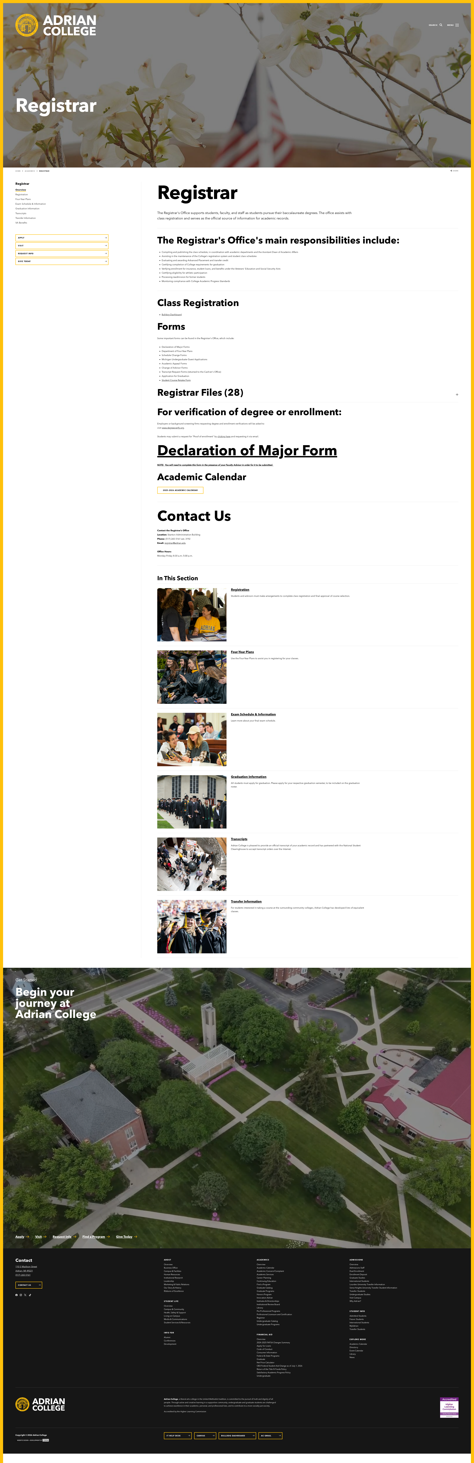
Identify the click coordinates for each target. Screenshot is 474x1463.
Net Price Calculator (265, 1362)
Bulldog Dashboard (172, 314)
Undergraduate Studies (360, 1294)
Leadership (169, 1281)
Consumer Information (267, 1352)
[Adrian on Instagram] (21, 1295)
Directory (354, 1347)
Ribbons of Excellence (174, 1291)
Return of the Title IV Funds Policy (271, 1369)
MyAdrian (354, 1326)
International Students (359, 1281)
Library (260, 1308)
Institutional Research (173, 1278)
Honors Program (264, 1294)
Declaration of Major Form (247, 450)
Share (455, 171)
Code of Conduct (264, 1349)
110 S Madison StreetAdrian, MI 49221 (26, 1268)
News (352, 1357)
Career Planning (264, 1278)
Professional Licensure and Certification (274, 1314)
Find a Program (263, 1284)
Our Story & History (172, 1288)
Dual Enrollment (357, 1271)
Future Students (357, 1319)
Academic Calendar (265, 1268)
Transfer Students (357, 1291)
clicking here (223, 436)
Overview (168, 1264)
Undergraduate (263, 1376)
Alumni (167, 1337)
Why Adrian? (355, 1301)
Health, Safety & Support (175, 1312)
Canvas (201, 1436)
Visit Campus (355, 1298)
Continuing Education (266, 1281)
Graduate (261, 1359)
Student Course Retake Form (176, 380)
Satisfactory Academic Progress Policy (273, 1372)
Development (170, 1344)
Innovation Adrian (265, 1298)
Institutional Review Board (268, 1304)
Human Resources (172, 1274)
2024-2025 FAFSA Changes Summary (273, 1342)
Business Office (171, 1268)
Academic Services (265, 1274)
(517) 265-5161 (22, 1275)
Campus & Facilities (172, 1271)
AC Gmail (266, 1436)
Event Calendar (356, 1351)
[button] (436, 25)
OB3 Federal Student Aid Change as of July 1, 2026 (279, 1366)
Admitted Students (358, 1316)
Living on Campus (172, 1316)
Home (18, 171)
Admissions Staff (357, 1268)
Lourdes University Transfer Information (367, 1284)
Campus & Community (174, 1309)
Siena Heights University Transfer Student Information (373, 1288)
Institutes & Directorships (268, 1301)
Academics (30, 171)
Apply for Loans (264, 1346)
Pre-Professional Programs (268, 1311)
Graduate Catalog (265, 1288)
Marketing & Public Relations (176, 1284)
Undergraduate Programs (268, 1324)
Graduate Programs (265, 1291)
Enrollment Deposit (358, 1274)
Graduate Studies (357, 1278)
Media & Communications (175, 1319)
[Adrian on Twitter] (25, 1295)
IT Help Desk (174, 1436)
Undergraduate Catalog (267, 1321)
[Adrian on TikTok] (30, 1295)
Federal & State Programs (268, 1356)
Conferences (169, 1341)
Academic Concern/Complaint (270, 1271)
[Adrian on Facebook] (16, 1295)
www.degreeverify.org (173, 428)
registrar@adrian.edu (175, 543)
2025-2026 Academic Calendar (180, 490)
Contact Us (24, 1285)
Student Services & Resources (177, 1322)
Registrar (44, 171)
